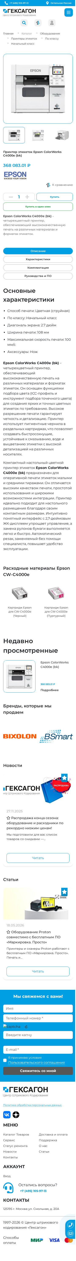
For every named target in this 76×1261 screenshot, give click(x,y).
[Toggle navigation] (68, 12)
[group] (20, 600)
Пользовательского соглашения (36, 1063)
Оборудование (50, 33)
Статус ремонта (15, 1146)
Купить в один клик (38, 206)
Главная (8, 33)
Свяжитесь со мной (38, 1071)
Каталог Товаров (16, 1134)
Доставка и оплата (53, 1134)
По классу (52, 38)
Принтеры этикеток (24, 38)
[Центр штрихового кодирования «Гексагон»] (19, 12)
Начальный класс (22, 43)
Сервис (9, 1140)
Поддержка (48, 1140)
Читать (38, 858)
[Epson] (15, 174)
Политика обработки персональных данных (32, 1105)
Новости (12, 765)
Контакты (10, 1157)
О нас (43, 1146)
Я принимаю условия (36, 1060)
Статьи (10, 879)
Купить (54, 196)
